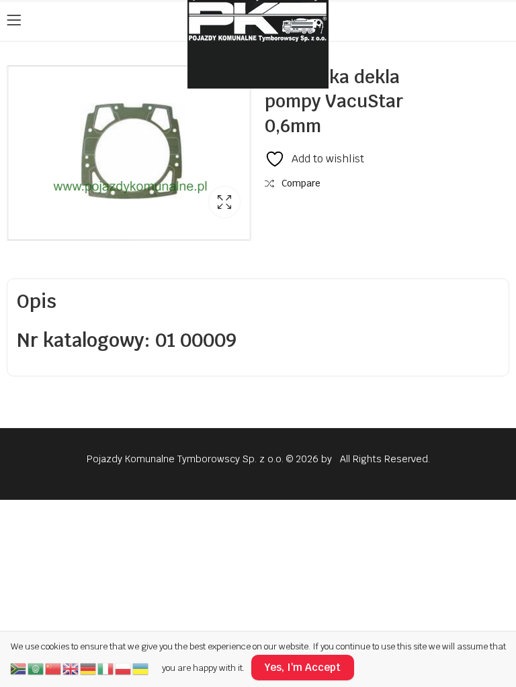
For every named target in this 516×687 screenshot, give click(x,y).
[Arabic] (36, 668)
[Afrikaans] (19, 668)
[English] (71, 668)
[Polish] (123, 668)
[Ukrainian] (141, 668)
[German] (88, 668)
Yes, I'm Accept (303, 667)
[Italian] (106, 668)
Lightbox (224, 202)
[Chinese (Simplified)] (53, 668)
